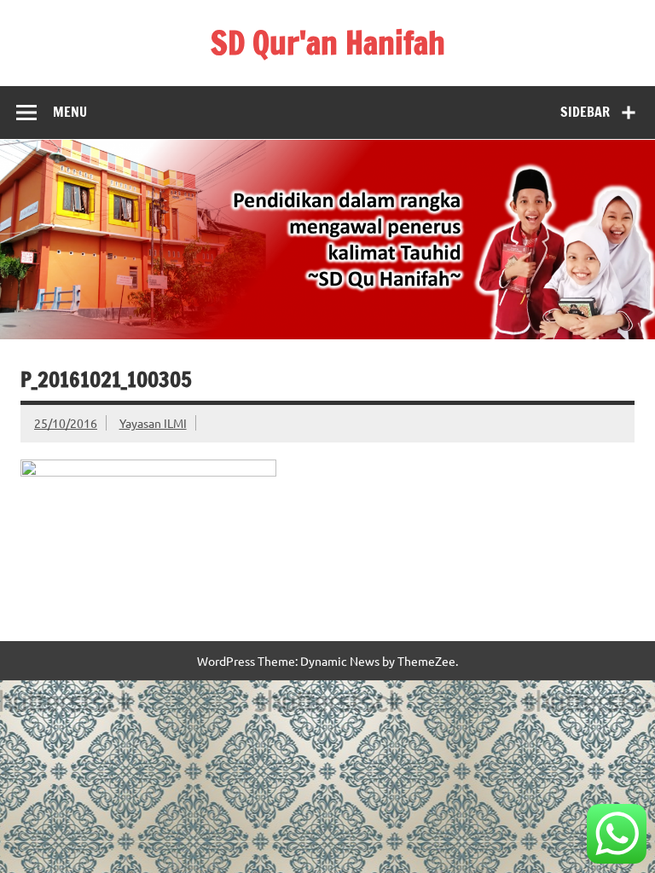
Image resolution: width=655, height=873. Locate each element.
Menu (70, 111)
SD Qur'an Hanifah (328, 42)
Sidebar (585, 111)
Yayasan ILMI (153, 423)
